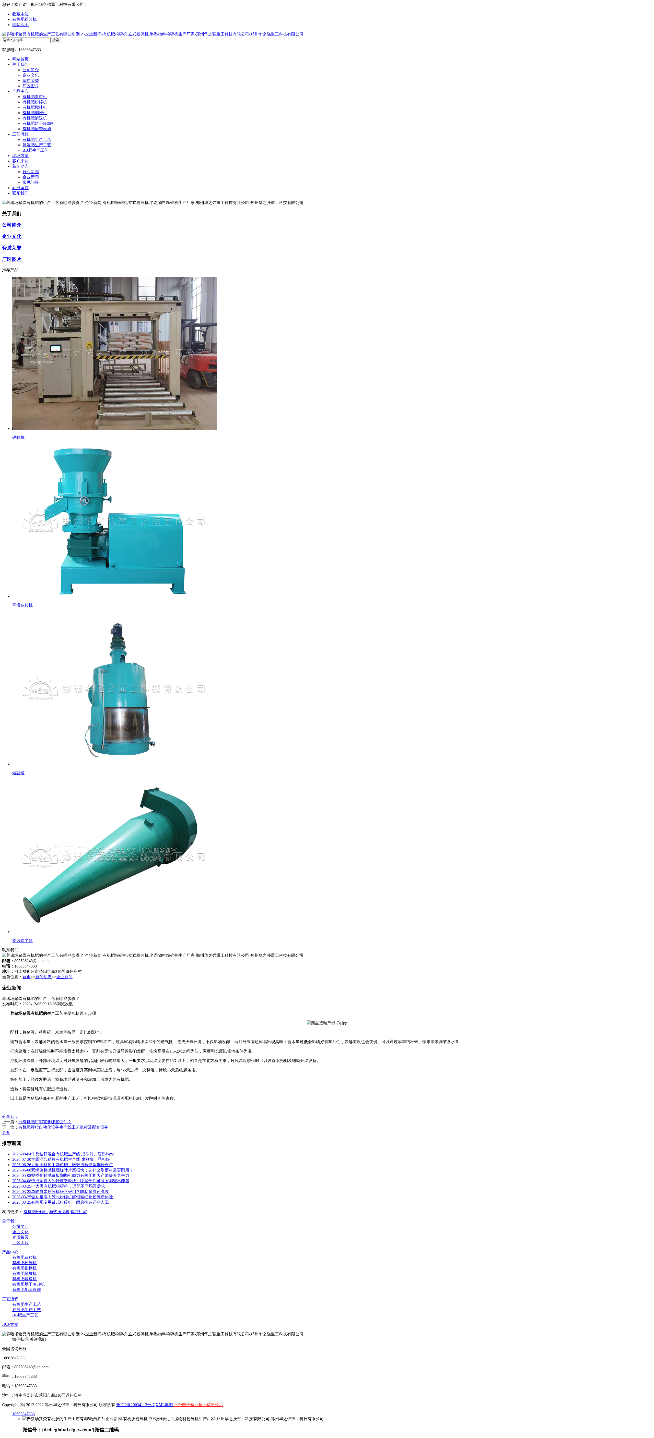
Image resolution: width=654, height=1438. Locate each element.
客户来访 (20, 161)
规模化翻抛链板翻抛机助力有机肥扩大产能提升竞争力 (70, 1175)
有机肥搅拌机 (34, 107)
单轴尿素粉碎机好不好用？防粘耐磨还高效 (60, 1191)
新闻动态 (20, 166)
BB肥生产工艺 (35, 150)
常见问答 (30, 182)
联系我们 (20, 193)
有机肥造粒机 (34, 96)
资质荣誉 (30, 80)
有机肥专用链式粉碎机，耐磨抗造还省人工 (60, 1202)
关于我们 (20, 64)
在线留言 (20, 188)
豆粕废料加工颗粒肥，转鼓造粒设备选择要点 (62, 1165)
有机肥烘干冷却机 (38, 123)
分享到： (10, 1116)
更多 (6, 1132)
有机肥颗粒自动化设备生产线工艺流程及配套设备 (63, 1127)
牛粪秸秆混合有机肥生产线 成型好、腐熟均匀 (63, 1154)
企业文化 (30, 75)
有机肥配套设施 (36, 129)
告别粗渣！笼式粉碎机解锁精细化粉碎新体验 (62, 1197)
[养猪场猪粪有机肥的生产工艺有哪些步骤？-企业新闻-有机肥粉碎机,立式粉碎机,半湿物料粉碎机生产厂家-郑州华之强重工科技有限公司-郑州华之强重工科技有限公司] (152, 34)
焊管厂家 (79, 1212)
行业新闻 (30, 172)
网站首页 (20, 59)
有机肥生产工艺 (36, 139)
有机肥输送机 (34, 118)
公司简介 (30, 70)
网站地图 (20, 24)
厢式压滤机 (59, 1212)
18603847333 (23, 1414)
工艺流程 (20, 134)
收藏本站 (20, 14)
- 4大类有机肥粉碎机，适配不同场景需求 (58, 1186)
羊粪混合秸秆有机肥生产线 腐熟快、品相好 (61, 1159)
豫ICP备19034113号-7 (135, 1405)
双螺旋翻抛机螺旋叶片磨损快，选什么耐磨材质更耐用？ (72, 1170)
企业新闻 (30, 177)
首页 (26, 977)
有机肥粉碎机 (24, 19)
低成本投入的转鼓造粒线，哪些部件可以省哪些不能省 (70, 1181)
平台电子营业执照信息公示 (198, 1405)
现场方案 (20, 155)
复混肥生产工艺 (36, 145)
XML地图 (164, 1405)
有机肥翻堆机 (34, 113)
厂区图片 (30, 86)
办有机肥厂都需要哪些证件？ (45, 1122)
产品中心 (20, 91)
